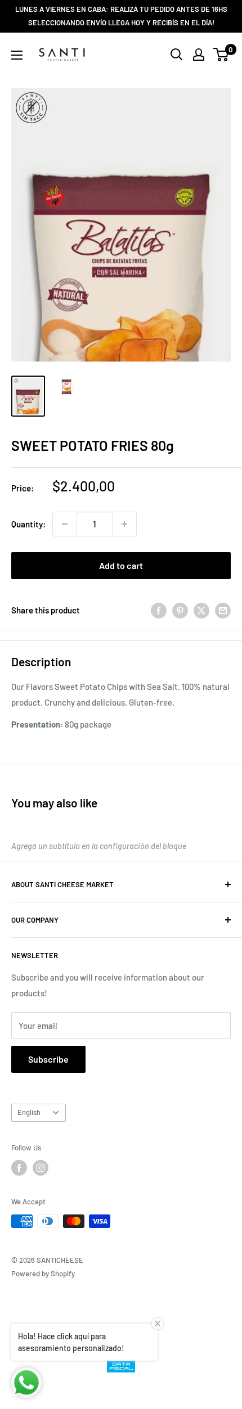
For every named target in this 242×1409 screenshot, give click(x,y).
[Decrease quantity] (65, 524)
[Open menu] (17, 55)
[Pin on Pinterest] (180, 610)
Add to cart (121, 565)
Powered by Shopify (43, 1273)
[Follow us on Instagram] (40, 1168)
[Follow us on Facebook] (19, 1168)
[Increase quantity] (124, 524)
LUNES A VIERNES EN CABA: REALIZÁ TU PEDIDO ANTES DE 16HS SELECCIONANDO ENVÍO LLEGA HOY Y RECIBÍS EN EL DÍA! (121, 15)
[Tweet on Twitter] (201, 610)
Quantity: (28, 524)
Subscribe (48, 1059)
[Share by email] (223, 610)
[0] (221, 54)
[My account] (198, 54)
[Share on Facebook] (159, 610)
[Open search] (177, 54)
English (29, 1112)
